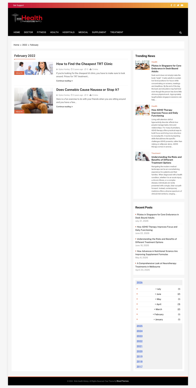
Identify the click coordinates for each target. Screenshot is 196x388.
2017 (140, 366)
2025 (140, 326)
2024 (140, 331)
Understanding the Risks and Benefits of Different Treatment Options (166, 160)
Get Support (18, 5)
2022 (140, 341)
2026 (140, 282)
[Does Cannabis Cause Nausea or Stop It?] (33, 101)
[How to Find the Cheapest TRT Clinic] (33, 68)
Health (54, 32)
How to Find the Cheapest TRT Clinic (84, 64)
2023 (140, 336)
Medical (83, 32)
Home (17, 32)
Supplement (99, 32)
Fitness (41, 32)
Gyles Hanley (64, 69)
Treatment (116, 32)
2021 (140, 346)
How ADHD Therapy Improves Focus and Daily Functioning (164, 113)
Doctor (28, 32)
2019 (140, 356)
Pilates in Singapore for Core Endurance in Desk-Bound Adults (166, 68)
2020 (140, 351)
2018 (140, 361)
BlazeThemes (123, 381)
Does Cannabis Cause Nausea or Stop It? (87, 89)
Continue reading (63, 81)
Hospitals (69, 32)
